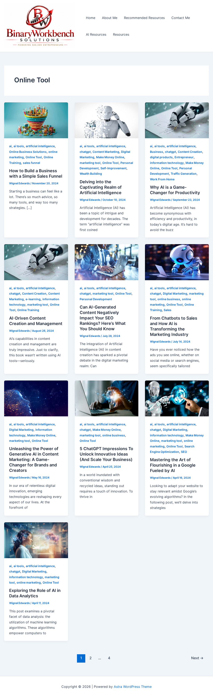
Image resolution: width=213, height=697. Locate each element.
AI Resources (96, 34)
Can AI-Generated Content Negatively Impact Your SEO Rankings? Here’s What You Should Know (103, 318)
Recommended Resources (144, 18)
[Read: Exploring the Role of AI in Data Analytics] (36, 540)
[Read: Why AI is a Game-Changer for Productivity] (177, 120)
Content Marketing (106, 151)
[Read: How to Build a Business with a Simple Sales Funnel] (36, 120)
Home (90, 18)
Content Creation (190, 151)
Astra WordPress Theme (133, 686)
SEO (184, 451)
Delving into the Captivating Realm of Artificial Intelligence (101, 187)
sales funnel (31, 163)
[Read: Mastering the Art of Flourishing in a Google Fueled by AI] (177, 398)
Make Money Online (110, 157)
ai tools (19, 146)
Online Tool (34, 157)
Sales (167, 310)
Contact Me (180, 18)
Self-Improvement (113, 168)
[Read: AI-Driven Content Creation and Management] (36, 262)
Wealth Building (91, 173)
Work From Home (162, 179)
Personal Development (96, 299)
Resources (121, 34)
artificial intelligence (40, 146)
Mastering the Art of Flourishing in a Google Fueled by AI (173, 465)
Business (156, 151)
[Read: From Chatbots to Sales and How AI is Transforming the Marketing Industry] (177, 262)
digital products (161, 157)
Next (197, 658)
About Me (109, 18)
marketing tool (90, 163)
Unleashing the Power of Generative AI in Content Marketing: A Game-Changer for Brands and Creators (34, 459)
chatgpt (85, 151)
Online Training (28, 310)
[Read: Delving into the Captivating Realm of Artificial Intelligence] (107, 120)
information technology (167, 163)
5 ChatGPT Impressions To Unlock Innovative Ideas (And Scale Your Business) (106, 454)
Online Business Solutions (28, 151)
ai (10, 146)
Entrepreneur (184, 157)
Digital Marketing (175, 293)
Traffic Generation (184, 173)
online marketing (29, 582)
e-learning (33, 299)
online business (168, 299)
